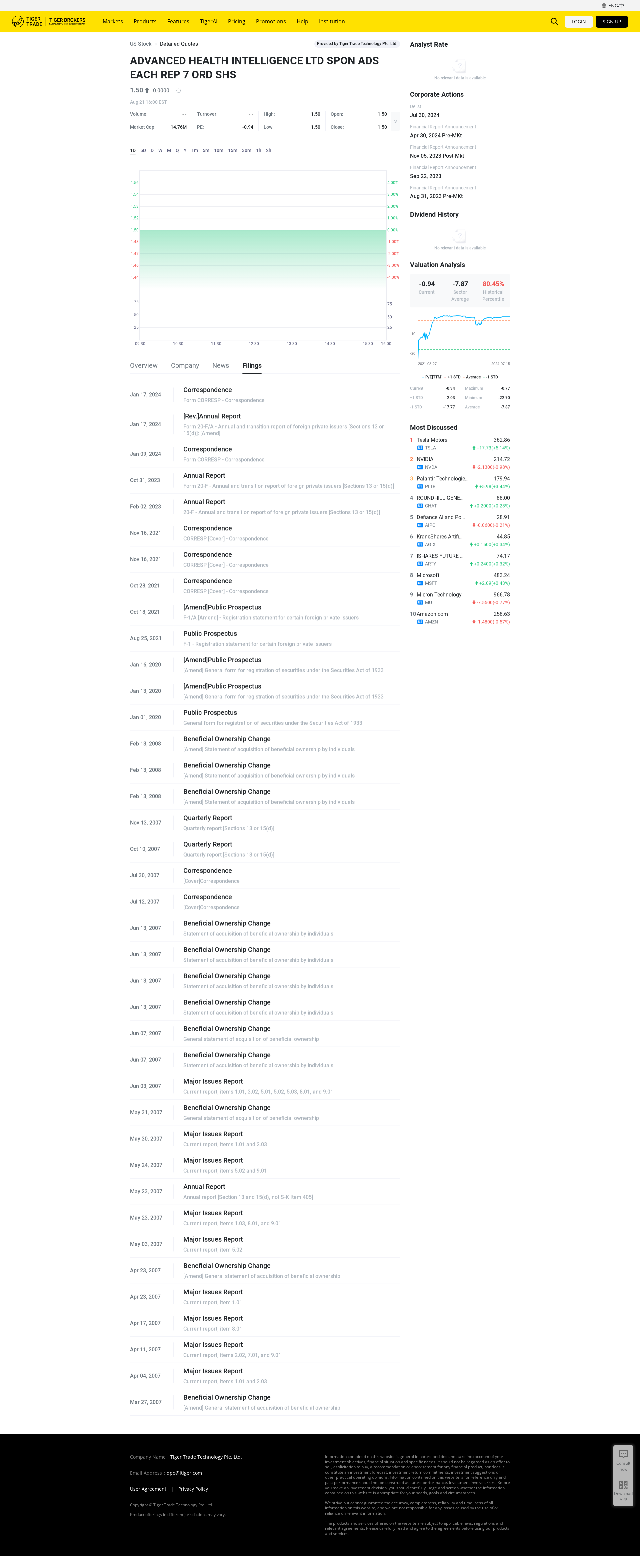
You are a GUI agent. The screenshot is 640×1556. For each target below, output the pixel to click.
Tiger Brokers (48, 22)
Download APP (623, 1496)
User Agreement (148, 1489)
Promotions (271, 21)
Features (178, 21)
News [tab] (220, 365)
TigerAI (208, 21)
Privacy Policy (193, 1489)
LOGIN (579, 21)
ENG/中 (616, 5)
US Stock (140, 44)
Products (145, 21)
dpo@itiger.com (184, 1473)
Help (302, 21)
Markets (113, 21)
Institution (332, 21)
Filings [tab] (252, 365)
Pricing (236, 21)
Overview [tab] (144, 365)
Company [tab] (185, 365)
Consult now (623, 1466)
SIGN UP (612, 21)
